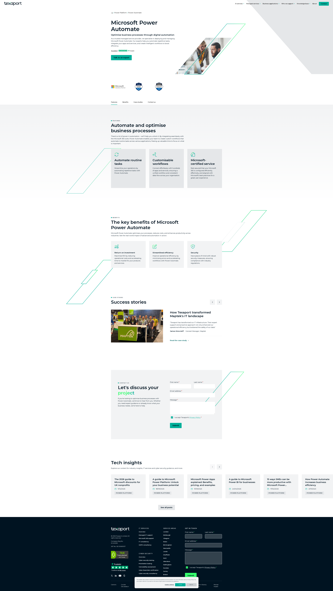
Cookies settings (169, 584)
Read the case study (178, 340)
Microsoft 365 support (146, 538)
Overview (142, 532)
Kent (165, 558)
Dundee (166, 568)
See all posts (166, 507)
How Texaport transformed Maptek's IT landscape (190, 314)
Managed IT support (146, 535)
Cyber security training (146, 560)
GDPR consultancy (145, 545)
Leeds (165, 551)
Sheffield (166, 555)
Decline (191, 584)
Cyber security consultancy (148, 573)
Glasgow (166, 538)
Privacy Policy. (195, 417)
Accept (180, 584)
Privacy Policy (190, 579)
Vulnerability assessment (147, 567)
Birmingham (167, 545)
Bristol (165, 574)
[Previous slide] (212, 302)
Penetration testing (145, 563)
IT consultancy (144, 541)
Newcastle (166, 548)
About (314, 4)
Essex (165, 541)
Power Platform (120, 13)
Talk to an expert (121, 58)
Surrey (165, 571)
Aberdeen (166, 561)
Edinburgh (166, 535)
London (166, 532)
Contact (324, 4)
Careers (113, 584)
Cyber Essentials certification (149, 570)
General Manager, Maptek (188, 331)
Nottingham (167, 565)
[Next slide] (219, 302)
